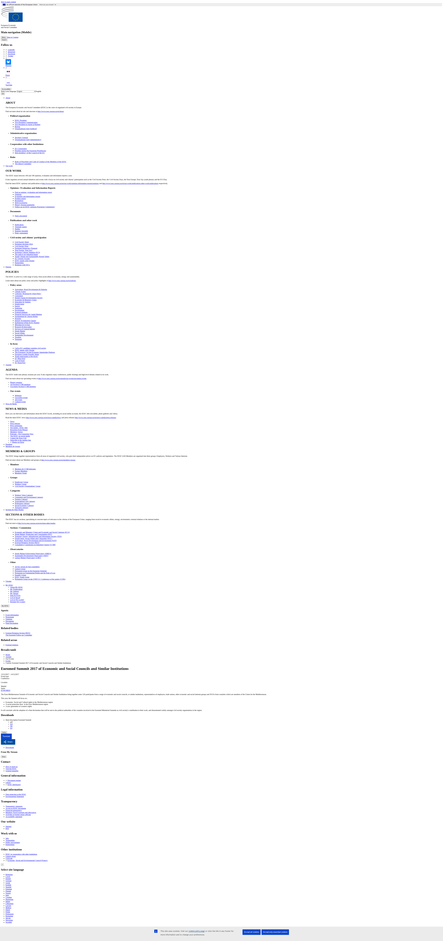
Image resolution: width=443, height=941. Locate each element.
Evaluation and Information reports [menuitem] (27, 196)
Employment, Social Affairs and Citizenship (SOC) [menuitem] (33, 538)
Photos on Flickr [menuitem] (18, 442)
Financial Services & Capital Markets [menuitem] (28, 314)
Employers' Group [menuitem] (21, 482)
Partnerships (10, 845)
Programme (10, 617)
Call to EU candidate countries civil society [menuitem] (30, 348)
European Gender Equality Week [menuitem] (27, 354)
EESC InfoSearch (14, 785)
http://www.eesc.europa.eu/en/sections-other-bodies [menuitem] (36, 523)
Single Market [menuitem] (20, 331)
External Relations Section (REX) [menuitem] (27, 543)
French (8, 893)
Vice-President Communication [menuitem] (26, 122)
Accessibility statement (14, 817)
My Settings (14, 591)
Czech (8, 877)
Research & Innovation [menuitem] (23, 327)
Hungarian (9, 899)
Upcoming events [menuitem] (21, 398)
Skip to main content (8, 2)
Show (4, 757)
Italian (8, 901)
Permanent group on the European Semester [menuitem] (31, 571)
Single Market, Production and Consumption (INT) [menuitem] (33, 534)
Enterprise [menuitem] (18, 308)
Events (8, 661)
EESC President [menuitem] (21, 120)
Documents (10, 621)
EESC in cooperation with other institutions (21, 854)
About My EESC (16, 587)
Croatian (9, 897)
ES (11, 728)
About (8, 98)
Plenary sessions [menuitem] (16, 382)
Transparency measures (14, 806)
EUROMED (5, 690)
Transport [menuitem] (18, 339)
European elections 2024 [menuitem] (24, 244)
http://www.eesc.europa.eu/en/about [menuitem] (51, 111)
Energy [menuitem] (17, 306)
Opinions (9, 619)
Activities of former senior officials (18, 815)
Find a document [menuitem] (21, 216)
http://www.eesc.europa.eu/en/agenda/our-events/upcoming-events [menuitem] (62, 378)
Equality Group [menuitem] (20, 575)
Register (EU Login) (17, 602)
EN (11, 724)
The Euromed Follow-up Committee (19, 635)
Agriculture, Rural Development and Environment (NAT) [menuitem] (36, 541)
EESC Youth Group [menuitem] (22, 577)
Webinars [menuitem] (18, 396)
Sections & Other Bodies (15, 510)
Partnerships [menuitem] (19, 263)
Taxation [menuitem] (18, 337)
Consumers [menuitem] (19, 296)
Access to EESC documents (16, 808)
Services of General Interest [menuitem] (25, 329)
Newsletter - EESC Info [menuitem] (19, 428)
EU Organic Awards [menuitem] (22, 259)
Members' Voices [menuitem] (16, 432)
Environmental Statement (15, 796)
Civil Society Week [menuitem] (22, 242)
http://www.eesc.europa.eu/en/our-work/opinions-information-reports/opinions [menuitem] (70, 183)
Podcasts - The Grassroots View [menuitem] (21, 434)
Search (4, 40)
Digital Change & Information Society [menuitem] (29, 298)
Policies (8, 267)
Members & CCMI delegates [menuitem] (25, 469)
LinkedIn (11, 50)
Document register (14, 780)
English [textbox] (38, 91)
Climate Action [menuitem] (20, 292)
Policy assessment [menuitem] (21, 233)
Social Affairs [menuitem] (20, 333)
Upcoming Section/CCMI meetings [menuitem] (23, 387)
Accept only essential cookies (275, 932)
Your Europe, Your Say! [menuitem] (23, 250)
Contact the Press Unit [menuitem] (18, 438)
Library (8, 783)
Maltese (8, 908)
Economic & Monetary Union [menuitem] (26, 300)
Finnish (8, 891)
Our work (9, 166)
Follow (4, 732)
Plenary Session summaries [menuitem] (24, 205)
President (9, 444)
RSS (7, 829)
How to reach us (12, 767)
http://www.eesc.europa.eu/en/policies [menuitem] (62, 281)
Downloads (10, 747)
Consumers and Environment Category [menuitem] (29, 497)
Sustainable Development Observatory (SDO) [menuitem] (31, 556)
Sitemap (8, 826)
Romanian (9, 916)
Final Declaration (12, 623)
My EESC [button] (9, 585)
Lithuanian (9, 904)
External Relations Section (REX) (18, 633)
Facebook (11, 54)
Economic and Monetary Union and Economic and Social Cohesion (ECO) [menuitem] (42, 532)
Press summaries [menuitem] (16, 426)
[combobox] (38, 91)
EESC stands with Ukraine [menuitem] (24, 261)
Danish (8, 879)
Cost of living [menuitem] (20, 361)
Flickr (8, 75)
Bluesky (9, 66)
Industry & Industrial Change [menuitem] (25, 321)
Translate (6, 736)
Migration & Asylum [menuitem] (22, 325)
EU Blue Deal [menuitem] (20, 359)
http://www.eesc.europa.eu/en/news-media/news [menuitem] (43, 418)
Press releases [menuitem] (15, 424)
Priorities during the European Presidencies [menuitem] (30, 151)
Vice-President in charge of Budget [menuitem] (27, 125)
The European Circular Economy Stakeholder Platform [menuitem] (35, 352)
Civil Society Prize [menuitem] (21, 246)
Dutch (8, 910)
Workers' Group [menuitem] (20, 484)
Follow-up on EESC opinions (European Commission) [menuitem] (35, 207)
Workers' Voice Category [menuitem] (24, 495)
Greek (8, 883)
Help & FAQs (15, 596)
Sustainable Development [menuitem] (24, 335)
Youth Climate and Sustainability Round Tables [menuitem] (32, 257)
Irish (7, 895)
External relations (12, 645)
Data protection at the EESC (16, 794)
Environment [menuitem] (19, 310)
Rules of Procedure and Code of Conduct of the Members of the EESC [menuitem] (40, 162)
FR (11, 726)
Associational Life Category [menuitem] (25, 501)
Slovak (8, 918)
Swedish (9, 922)
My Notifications (16, 589)
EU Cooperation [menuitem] (21, 149)
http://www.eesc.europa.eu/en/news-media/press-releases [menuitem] (95, 418)
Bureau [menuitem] (17, 127)
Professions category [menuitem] (22, 503)
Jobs (7, 838)
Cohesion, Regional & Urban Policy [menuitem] (28, 294)
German (8, 881)
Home (8, 655)
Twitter (10, 56)
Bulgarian (9, 875)
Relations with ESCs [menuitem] (22, 265)
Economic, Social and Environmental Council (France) (27, 860)
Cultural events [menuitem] (20, 402)
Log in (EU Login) (17, 600)
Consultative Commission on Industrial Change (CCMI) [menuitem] (35, 545)
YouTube (9, 85)
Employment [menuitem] (19, 304)
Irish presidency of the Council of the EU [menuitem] (30, 153)
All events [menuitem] (18, 400)
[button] (8, 742)
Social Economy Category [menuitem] (24, 506)
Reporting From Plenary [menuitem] (19, 430)
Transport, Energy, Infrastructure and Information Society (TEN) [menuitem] (38, 536)
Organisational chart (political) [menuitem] (26, 129)
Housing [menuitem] (18, 319)
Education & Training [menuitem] (23, 302)
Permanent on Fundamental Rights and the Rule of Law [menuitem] (35, 573)
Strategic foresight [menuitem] (21, 231)
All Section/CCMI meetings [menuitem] (20, 384)
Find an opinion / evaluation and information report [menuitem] (33, 192)
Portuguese (10, 914)
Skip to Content (12, 37)
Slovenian (9, 920)
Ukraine (8, 581)
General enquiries (12, 771)
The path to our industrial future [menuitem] (26, 254)
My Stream (14, 593)
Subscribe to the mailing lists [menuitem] (20, 440)
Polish (8, 912)
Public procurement (13, 842)
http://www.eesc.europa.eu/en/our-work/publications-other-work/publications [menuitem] (130, 183)
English (8, 885)
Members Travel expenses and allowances (21, 813)
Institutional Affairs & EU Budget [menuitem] (27, 323)
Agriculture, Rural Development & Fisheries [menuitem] (31, 289)
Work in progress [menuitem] (21, 203)
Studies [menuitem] (17, 229)
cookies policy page (197, 931)
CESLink (9, 858)
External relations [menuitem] (21, 312)
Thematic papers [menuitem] (21, 227)
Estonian (9, 889)
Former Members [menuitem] (21, 471)
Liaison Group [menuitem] (20, 569)
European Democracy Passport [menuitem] (26, 248)
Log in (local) (15, 598)
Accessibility (6, 89)
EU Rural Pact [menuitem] (20, 363)
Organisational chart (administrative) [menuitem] (28, 140)
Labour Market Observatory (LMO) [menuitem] (28, 558)
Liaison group (11, 856)
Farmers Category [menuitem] (21, 499)
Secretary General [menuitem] (21, 138)
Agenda (8, 365)
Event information (12, 615)
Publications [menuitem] (19, 225)
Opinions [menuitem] (18, 194)
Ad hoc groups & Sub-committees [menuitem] (27, 567)
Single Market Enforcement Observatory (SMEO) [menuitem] (33, 554)
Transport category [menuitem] (21, 508)
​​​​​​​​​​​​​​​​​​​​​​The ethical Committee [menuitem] (23, 164)
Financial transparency (14, 810)
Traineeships (10, 840)
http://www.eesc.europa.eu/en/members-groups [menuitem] (58, 460)
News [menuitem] (12, 421)
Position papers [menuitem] (20, 199)
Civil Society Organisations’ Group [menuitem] (27, 486)
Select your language (8, 91)
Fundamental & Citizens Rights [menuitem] (26, 316)
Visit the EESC (11, 769)
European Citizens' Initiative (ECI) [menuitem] (27, 252)
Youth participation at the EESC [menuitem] (26, 356)
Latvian (8, 906)
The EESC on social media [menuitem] (20, 436)
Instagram (11, 52)
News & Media (11, 404)
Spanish (8, 887)
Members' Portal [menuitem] (21, 473)
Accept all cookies (251, 932)
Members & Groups (13, 446)
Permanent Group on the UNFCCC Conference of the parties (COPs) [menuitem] (40, 579)
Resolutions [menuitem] (19, 201)
